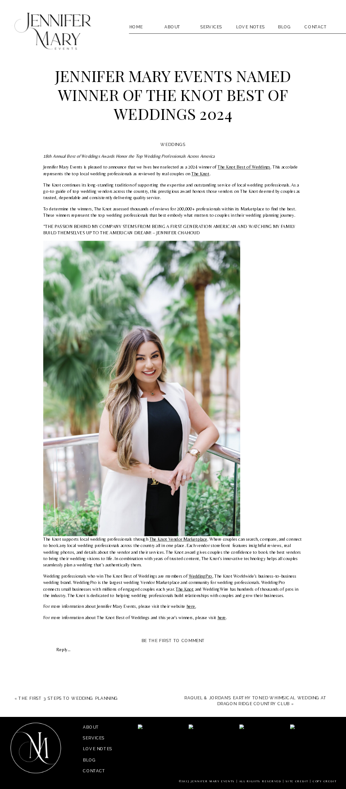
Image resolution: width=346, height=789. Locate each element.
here (222, 617)
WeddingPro (200, 576)
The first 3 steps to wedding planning (68, 698)
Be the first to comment (173, 641)
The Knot (200, 173)
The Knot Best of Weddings (244, 167)
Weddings (172, 144)
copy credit (325, 781)
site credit (297, 781)
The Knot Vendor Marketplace (179, 539)
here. (191, 606)
